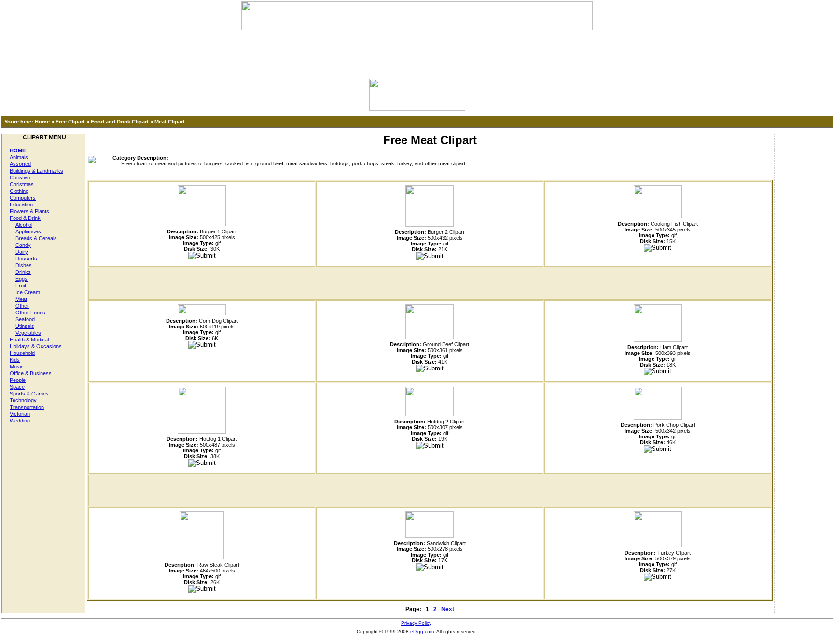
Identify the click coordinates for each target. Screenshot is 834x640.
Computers (23, 198)
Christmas (22, 184)
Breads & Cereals (36, 238)
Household (22, 353)
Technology (23, 400)
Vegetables (28, 333)
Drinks (23, 272)
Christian (20, 177)
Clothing (19, 191)
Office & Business (31, 373)
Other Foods (30, 312)
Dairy (21, 252)
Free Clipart (70, 121)
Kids (15, 360)
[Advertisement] (417, 52)
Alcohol (23, 225)
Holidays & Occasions (36, 346)
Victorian (20, 414)
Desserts (26, 258)
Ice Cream (27, 292)
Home (42, 121)
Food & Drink (25, 218)
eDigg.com (422, 631)
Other (22, 306)
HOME (18, 150)
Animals (19, 157)
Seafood (25, 319)
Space (17, 387)
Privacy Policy (416, 623)
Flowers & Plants (29, 211)
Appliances (28, 231)
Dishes (23, 265)
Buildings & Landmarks (36, 171)
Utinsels (24, 326)
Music (17, 366)
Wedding (20, 420)
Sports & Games (29, 393)
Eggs (21, 279)
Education (21, 204)
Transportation (27, 407)
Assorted (20, 164)
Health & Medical (29, 339)
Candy (23, 245)
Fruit (20, 285)
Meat (21, 299)
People (18, 380)
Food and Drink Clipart (120, 121)
